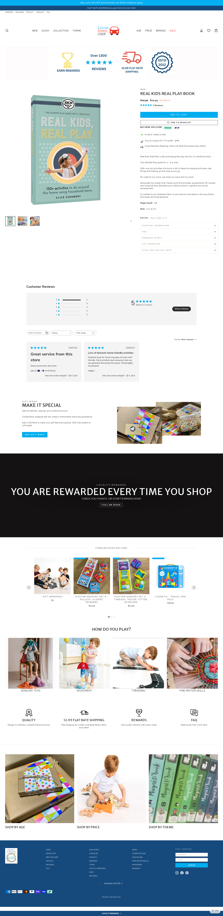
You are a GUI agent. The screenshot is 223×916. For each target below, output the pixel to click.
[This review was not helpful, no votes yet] (74, 375)
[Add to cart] (67, 561)
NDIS (91, 872)
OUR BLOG (93, 853)
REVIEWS (50, 865)
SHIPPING (9, 12)
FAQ (48, 12)
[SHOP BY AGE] (39, 788)
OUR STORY (94, 850)
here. (204, 725)
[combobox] (61, 333)
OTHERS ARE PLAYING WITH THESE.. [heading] (111, 548)
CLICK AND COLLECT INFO (157, 250)
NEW (35, 30)
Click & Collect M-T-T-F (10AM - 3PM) (162, 141)
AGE (138, 30)
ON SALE (49, 861)
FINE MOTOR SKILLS (140, 861)
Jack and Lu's (158, 218)
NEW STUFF (51, 853)
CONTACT (93, 857)
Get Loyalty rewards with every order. (139, 725)
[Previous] (28, 587)
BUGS (134, 850)
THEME (76, 30)
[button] (111, 913)
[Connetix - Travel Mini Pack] (170, 576)
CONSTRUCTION (139, 853)
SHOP (48, 850)
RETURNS (20, 12)
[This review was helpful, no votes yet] (70, 375)
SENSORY (136, 868)
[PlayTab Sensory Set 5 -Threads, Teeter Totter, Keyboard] (131, 576)
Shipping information (155, 225)
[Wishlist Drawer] (208, 30)
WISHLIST (40, 12)
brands (38, 725)
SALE (173, 30)
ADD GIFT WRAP (35, 435)
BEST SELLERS (52, 857)
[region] (111, 3)
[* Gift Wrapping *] (52, 576)
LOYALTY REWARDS (97, 868)
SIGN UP (191, 865)
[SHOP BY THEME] (183, 788)
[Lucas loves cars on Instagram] (176, 872)
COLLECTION (61, 30)
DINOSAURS (137, 857)
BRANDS (161, 30)
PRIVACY (30, 12)
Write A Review (182, 309)
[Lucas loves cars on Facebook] (182, 872)
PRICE (148, 30)
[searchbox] (35, 333)
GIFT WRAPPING (151, 244)
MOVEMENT (137, 865)
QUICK (45, 30)
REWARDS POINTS (152, 238)
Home (142, 89)
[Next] (194, 587)
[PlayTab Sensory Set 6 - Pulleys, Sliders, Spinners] (92, 576)
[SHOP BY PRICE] (111, 788)
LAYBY (92, 865)
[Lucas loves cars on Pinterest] (187, 872)
